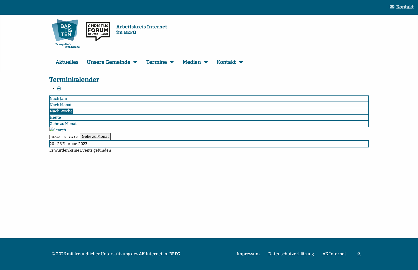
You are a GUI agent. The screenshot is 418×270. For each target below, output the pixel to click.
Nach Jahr (58, 98)
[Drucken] (59, 88)
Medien (192, 62)
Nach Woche (61, 111)
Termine (156, 62)
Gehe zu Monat (63, 123)
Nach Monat (61, 104)
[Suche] (57, 129)
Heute (55, 117)
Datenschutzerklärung (291, 253)
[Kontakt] (239, 62)
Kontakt (405, 7)
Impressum (248, 253)
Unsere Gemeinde (108, 62)
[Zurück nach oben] (409, 261)
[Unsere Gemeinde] (134, 62)
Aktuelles (67, 62)
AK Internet (334, 253)
